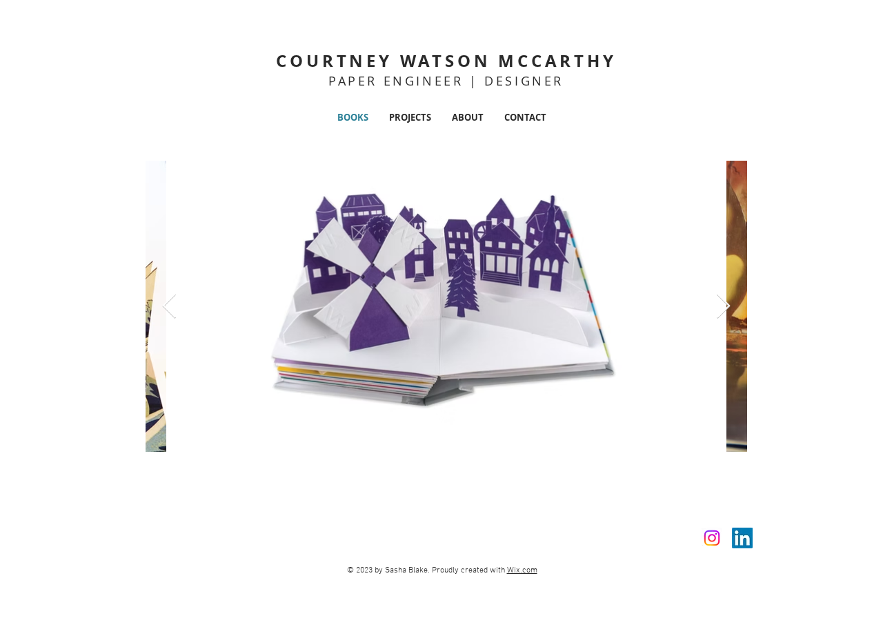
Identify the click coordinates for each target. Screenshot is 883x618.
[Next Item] (723, 306)
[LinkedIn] (742, 538)
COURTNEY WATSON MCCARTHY (446, 60)
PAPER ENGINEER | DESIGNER (446, 80)
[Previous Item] (169, 306)
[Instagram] (712, 538)
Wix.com (522, 570)
